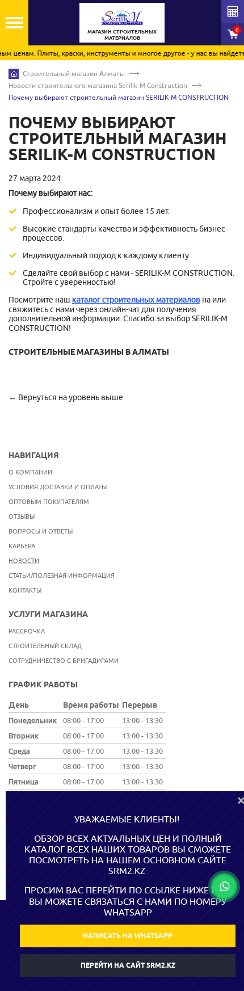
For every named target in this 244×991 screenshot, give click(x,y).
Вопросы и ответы (41, 531)
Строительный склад (45, 645)
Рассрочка (27, 631)
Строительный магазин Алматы (74, 73)
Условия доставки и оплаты (58, 486)
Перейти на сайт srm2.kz (128, 965)
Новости (24, 560)
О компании (30, 472)
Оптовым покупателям (49, 501)
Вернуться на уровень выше (70, 397)
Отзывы (22, 516)
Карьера (22, 545)
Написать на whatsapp (128, 935)
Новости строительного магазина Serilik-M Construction (98, 85)
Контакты (25, 590)
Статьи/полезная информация (62, 575)
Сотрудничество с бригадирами (64, 660)
